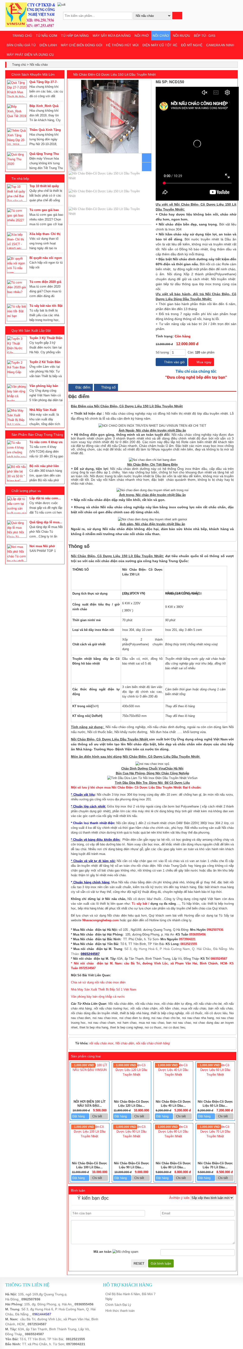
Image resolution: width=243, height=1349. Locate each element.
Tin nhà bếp (20, 178)
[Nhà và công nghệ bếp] (30, 26)
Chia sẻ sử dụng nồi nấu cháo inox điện (98, 982)
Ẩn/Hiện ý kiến (179, 1198)
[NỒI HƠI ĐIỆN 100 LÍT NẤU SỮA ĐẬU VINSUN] (89, 1070)
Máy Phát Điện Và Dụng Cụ (30, 54)
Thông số (108, 387)
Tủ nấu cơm (46, 35)
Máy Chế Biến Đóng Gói (81, 45)
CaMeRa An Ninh (220, 45)
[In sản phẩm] (234, 82)
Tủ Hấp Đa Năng (75, 35)
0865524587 (34, 1334)
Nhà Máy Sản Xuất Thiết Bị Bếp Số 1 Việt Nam (103, 989)
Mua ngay (203, 362)
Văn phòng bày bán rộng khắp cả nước (98, 996)
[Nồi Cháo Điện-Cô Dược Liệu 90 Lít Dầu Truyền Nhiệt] (131, 1136)
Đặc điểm (82, 387)
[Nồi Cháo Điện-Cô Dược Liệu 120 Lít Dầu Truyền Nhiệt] (131, 1074)
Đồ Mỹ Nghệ (191, 45)
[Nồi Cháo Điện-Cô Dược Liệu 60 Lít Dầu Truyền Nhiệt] (215, 1074)
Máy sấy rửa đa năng (112, 35)
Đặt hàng (79, 1116)
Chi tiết (97, 1116)
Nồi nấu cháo (39, 64)
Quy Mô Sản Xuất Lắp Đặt (31, 330)
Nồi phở (142, 35)
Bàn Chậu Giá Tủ (21, 45)
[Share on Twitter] (224, 82)
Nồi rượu (181, 35)
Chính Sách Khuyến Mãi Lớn (33, 74)
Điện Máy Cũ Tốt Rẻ (159, 45)
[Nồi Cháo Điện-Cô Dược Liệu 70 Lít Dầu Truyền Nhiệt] (215, 1136)
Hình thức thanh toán (120, 1310)
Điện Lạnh (48, 45)
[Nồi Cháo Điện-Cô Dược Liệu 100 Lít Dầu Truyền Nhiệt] (89, 1136)
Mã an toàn (102, 1251)
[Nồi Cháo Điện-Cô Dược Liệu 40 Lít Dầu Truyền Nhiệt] (173, 1074)
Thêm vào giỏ (174, 362)
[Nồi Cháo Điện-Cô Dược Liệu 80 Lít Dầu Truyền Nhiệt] (173, 1136)
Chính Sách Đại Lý (118, 1305)
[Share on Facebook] (219, 82)
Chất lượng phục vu (26, 491)
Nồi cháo (161, 35)
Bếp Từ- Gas (204, 35)
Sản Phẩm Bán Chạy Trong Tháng (37, 434)
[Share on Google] (230, 82)
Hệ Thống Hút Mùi (122, 45)
